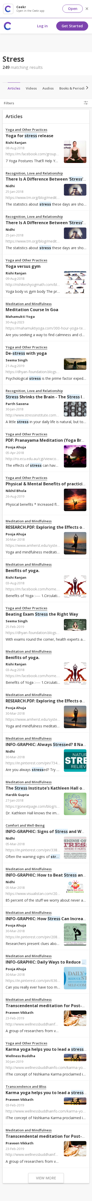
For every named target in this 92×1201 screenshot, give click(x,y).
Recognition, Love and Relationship (34, 173)
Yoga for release (29, 135)
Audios (48, 88)
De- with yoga (26, 353)
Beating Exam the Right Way (42, 614)
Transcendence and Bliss (26, 1086)
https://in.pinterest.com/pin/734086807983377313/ (47, 763)
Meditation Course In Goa (32, 309)
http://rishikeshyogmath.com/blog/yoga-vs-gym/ (45, 284)
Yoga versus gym (23, 266)
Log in (42, 25)
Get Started (72, 25)
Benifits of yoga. (22, 570)
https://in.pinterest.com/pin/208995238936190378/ (47, 936)
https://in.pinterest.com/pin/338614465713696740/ (47, 850)
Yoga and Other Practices (26, 130)
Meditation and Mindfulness (29, 304)
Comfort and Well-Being (25, 825)
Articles (14, 88)
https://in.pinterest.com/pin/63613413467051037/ (46, 980)
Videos (31, 88)
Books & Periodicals (75, 88)
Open (72, 8)
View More (46, 1177)
